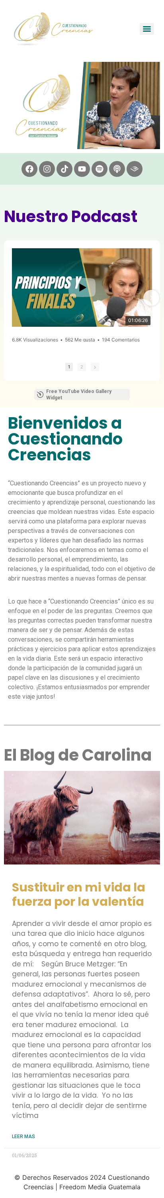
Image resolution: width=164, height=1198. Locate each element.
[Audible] (135, 169)
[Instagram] (47, 169)
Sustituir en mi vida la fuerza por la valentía (78, 894)
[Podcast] (117, 169)
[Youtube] (82, 169)
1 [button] (69, 367)
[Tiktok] (64, 169)
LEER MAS (23, 1136)
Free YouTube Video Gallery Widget (78, 394)
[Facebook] (29, 169)
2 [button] (81, 367)
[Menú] (147, 29)
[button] (12, 297)
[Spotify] (99, 169)
